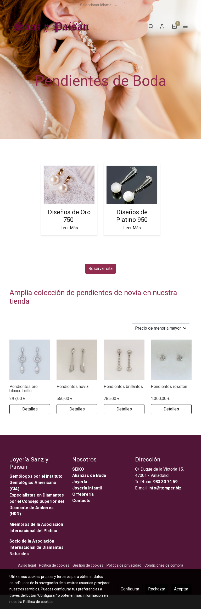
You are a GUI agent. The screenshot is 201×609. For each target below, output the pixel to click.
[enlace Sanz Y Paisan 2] (69, 184)
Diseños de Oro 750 (69, 215)
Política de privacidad (124, 565)
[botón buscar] (151, 26)
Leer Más (69, 227)
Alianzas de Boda (89, 475)
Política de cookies (54, 565)
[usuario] (162, 26)
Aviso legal (27, 565)
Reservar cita (100, 268)
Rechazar (156, 589)
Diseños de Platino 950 (132, 215)
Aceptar (181, 589)
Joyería (79, 481)
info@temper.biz (164, 488)
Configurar (130, 589)
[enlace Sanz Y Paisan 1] (132, 184)
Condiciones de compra (163, 565)
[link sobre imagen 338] (77, 360)
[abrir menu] (185, 26)
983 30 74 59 (165, 481)
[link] (51, 26)
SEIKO (78, 469)
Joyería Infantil (87, 488)
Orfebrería (83, 494)
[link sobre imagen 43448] (29, 360)
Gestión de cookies (87, 565)
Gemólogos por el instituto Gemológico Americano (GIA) (36, 482)
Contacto (81, 500)
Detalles (30, 409)
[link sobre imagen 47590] (124, 360)
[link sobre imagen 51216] (171, 360)
